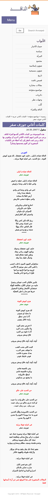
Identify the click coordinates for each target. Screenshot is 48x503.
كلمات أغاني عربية (19, 117)
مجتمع (39, 61)
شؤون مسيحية (35, 71)
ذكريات (39, 95)
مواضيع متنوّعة (35, 90)
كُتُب (40, 104)
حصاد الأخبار (36, 46)
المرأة (39, 56)
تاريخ (40, 75)
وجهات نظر (37, 100)
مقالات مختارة (35, 85)
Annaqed (24, 9)
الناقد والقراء (36, 109)
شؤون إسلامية (35, 66)
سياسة (39, 51)
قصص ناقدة (36, 80)
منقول (43, 129)
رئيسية (43, 117)
